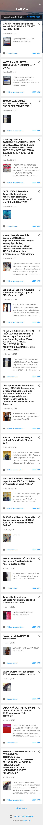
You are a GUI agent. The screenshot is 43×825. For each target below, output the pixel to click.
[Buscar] (40, 4)
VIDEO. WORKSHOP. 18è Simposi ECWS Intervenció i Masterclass (19, 673)
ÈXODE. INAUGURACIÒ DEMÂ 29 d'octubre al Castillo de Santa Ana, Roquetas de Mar (19, 561)
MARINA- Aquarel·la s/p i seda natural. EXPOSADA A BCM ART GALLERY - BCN (19, 26)
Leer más (36, 54)
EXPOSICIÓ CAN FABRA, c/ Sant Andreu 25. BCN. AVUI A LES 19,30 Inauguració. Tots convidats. (19, 711)
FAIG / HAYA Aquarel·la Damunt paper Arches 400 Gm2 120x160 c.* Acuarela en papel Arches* (19, 481)
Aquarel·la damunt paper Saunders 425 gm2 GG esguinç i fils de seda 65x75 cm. (19, 600)
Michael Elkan (27, 820)
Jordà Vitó (21, 9)
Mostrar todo (33, 17)
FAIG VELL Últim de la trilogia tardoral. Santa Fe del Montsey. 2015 (18, 440)
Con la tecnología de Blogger (23, 816)
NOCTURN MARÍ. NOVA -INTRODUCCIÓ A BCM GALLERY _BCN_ (19, 65)
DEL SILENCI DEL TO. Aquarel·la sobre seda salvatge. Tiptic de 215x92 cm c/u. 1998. (18, 293)
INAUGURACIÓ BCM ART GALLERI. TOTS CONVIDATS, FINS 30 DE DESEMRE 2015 (17, 104)
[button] (39, 24)
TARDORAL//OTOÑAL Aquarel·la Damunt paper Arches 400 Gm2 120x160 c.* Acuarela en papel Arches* (19, 521)
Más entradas (21, 808)
